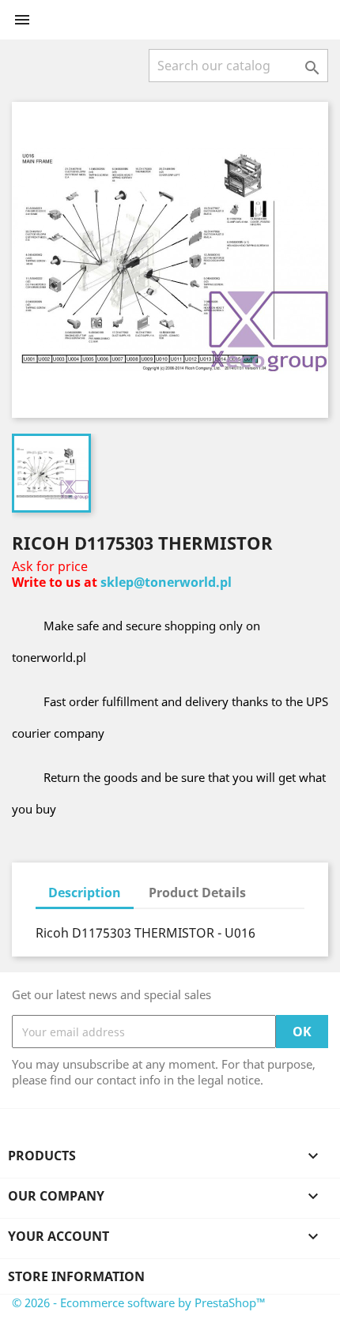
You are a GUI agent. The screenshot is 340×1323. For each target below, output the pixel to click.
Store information (76, 1276)
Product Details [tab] (197, 892)
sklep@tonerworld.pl (166, 582)
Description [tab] (84, 892)
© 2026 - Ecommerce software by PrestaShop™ (139, 1302)
